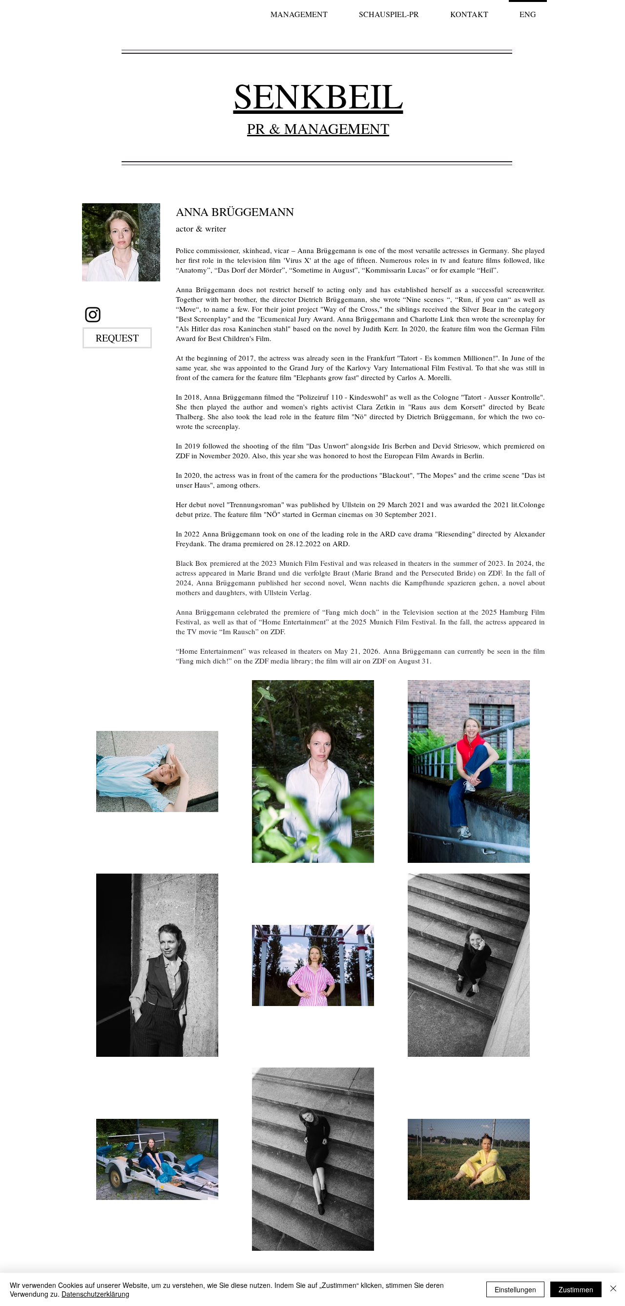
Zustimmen (576, 1289)
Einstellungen (515, 1289)
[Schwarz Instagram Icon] (93, 314)
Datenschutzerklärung (95, 1294)
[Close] (613, 1289)
